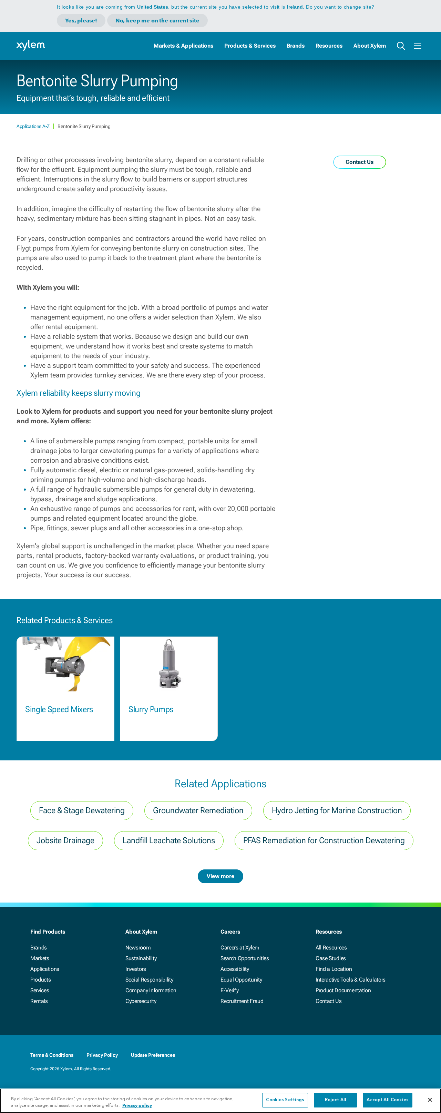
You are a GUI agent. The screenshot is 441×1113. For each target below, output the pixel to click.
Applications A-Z (34, 126)
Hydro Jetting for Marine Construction (337, 810)
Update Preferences (153, 1055)
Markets (39, 958)
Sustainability (141, 958)
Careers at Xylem (239, 947)
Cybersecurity (140, 1001)
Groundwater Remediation (198, 810)
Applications (44, 969)
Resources (329, 45)
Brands (296, 45)
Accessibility (234, 969)
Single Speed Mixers (59, 709)
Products (40, 979)
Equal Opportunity (241, 979)
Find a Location (334, 969)
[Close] (430, 1099)
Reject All (335, 1100)
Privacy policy (137, 1106)
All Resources (331, 947)
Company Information (150, 990)
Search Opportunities (244, 958)
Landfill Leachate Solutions (169, 840)
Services (39, 990)
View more (220, 876)
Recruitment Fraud (242, 1001)
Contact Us (329, 1001)
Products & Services (250, 45)
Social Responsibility (149, 979)
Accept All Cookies (387, 1100)
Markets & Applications (183, 45)
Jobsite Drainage (65, 840)
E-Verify (229, 990)
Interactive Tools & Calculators (351, 979)
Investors (135, 969)
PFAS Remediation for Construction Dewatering (324, 840)
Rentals (39, 1001)
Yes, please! (81, 20)
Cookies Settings (285, 1100)
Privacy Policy (102, 1055)
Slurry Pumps (151, 709)
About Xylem (369, 45)
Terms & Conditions (51, 1055)
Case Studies (331, 958)
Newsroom (138, 947)
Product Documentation (343, 990)
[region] (220, 1101)
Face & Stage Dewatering (82, 810)
